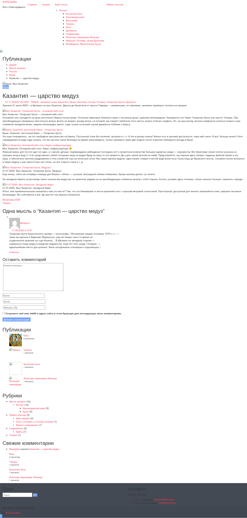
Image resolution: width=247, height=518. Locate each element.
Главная (32, 4)
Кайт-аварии (23, 418)
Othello (35, 102)
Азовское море (48, 102)
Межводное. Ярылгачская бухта (83, 43)
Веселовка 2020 (11, 199)
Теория (46, 4)
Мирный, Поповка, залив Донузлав (85, 40)
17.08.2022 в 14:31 (21, 230)
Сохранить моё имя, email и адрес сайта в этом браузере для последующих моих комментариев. (63, 313)
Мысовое (82, 102)
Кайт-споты (61, 4)
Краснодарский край (34, 408)
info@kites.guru (167, 502)
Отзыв (91, 102)
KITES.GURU (10, 2)
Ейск (68, 27)
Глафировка (72, 33)
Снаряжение (16, 428)
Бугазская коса (74, 13)
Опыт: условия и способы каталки (34, 421)
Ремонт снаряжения (27, 425)
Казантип (63, 102)
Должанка (71, 30)
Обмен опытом (115, 4)
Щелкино (131, 102)
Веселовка (71, 20)
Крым (6, 87)
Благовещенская (75, 17)
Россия (63, 10)
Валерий (25, 223)
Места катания (17, 401)
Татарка (100, 102)
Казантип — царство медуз (44, 449)
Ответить (14, 252)
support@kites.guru (164, 499)
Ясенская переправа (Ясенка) (82, 37)
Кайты (19, 431)
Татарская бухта (116, 102)
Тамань (70, 23)
